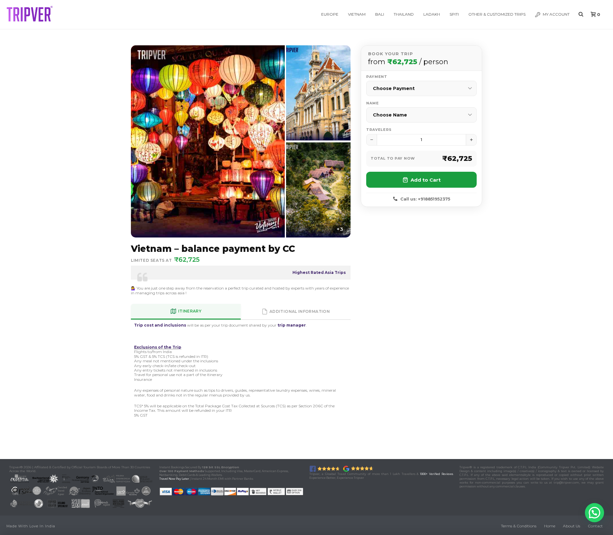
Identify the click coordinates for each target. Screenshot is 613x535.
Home (549, 526)
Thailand (404, 14)
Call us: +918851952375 (425, 198)
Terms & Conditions (518, 526)
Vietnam (357, 14)
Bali (379, 14)
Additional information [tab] (299, 311)
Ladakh (431, 14)
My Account (556, 14)
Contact (595, 526)
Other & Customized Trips (497, 14)
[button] (594, 512)
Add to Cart (426, 180)
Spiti (454, 14)
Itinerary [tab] (189, 311)
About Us (571, 526)
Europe (329, 14)
